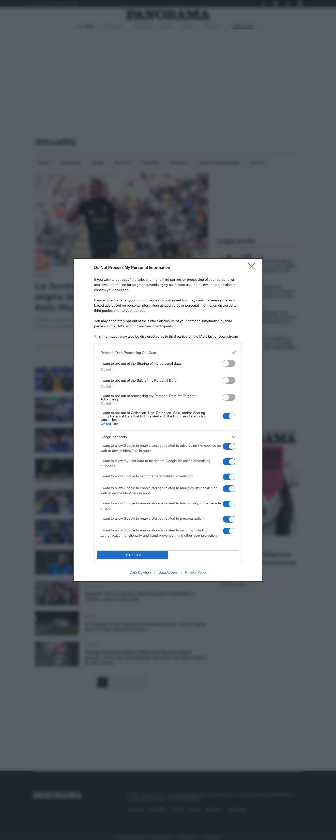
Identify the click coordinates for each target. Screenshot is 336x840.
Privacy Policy (196, 572)
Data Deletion (140, 572)
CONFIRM (132, 555)
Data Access (168, 572)
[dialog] (168, 420)
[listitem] (168, 352)
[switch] (229, 363)
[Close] (253, 268)
